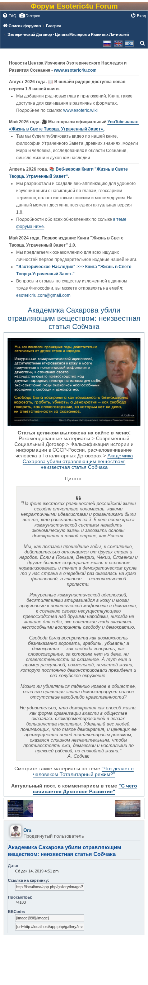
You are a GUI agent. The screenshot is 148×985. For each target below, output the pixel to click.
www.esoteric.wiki (80, 110)
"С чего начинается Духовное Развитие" (85, 788)
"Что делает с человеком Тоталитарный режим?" (83, 771)
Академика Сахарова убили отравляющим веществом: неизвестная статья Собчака (74, 318)
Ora (27, 830)
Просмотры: (20, 897)
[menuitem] (9, 16)
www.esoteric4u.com (75, 70)
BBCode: (16, 911)
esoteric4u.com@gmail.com (43, 295)
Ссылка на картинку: (28, 880)
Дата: (13, 865)
